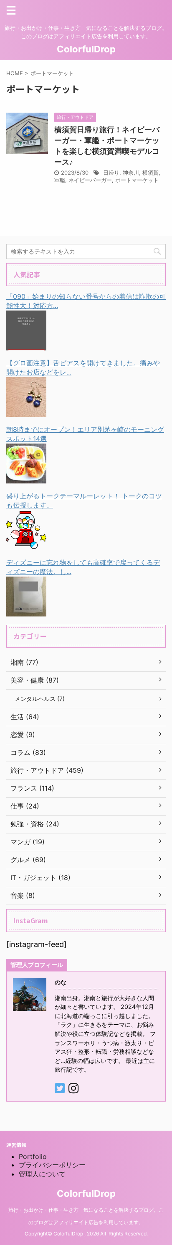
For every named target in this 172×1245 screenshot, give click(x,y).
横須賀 (150, 172)
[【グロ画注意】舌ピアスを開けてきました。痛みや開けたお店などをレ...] (26, 410)
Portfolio (33, 1156)
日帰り (111, 172)
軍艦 (59, 180)
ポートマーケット (137, 180)
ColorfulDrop (86, 49)
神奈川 (131, 172)
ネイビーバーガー (90, 180)
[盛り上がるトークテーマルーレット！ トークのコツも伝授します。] (26, 543)
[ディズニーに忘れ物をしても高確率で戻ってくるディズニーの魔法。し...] (26, 610)
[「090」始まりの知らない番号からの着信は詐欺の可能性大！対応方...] (26, 344)
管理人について (42, 1174)
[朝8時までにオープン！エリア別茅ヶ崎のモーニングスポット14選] (26, 477)
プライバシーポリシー (52, 1165)
